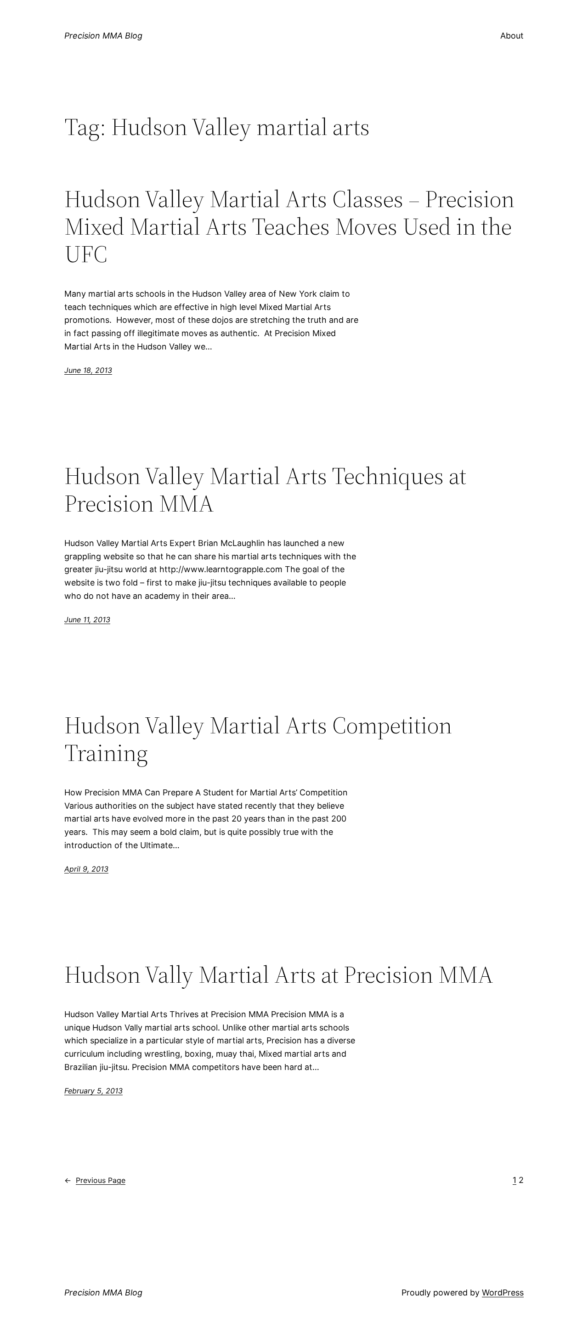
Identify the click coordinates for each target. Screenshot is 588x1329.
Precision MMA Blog (103, 35)
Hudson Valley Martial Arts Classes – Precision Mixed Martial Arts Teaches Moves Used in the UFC (289, 226)
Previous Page (94, 1180)
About (512, 35)
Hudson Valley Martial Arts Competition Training (258, 738)
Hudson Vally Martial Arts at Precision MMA (278, 974)
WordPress (503, 1292)
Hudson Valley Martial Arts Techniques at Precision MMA (265, 489)
